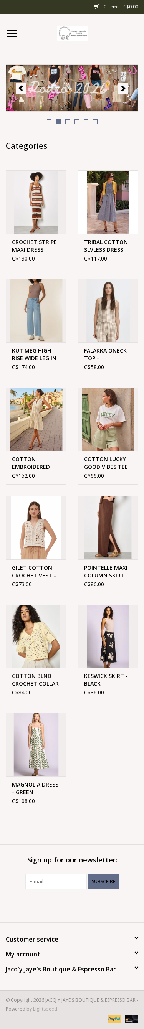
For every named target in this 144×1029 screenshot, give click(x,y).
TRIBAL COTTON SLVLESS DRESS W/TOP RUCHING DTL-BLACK (106, 246)
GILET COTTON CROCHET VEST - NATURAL (34, 571)
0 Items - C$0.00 (120, 6)
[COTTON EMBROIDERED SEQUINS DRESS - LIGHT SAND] (36, 419)
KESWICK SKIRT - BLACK (106, 679)
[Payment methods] (113, 1018)
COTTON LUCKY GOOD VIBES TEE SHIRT (106, 463)
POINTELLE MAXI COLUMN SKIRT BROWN (105, 571)
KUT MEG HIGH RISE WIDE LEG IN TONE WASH (34, 354)
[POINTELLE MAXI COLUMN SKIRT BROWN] (108, 527)
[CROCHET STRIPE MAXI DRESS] (36, 202)
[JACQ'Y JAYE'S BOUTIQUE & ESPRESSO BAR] (84, 32)
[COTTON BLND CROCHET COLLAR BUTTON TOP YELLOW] (36, 636)
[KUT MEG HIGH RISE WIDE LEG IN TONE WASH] (36, 310)
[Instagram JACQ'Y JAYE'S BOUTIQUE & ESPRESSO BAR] (79, 905)
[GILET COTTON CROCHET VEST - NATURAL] (36, 527)
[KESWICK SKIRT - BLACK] (108, 636)
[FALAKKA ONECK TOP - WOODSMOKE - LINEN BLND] (108, 310)
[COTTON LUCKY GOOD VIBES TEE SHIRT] (108, 419)
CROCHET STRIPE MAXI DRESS (34, 245)
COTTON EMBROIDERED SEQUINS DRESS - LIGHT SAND (34, 463)
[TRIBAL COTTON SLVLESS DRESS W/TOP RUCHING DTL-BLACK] (108, 202)
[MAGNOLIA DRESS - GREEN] (36, 744)
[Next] (123, 88)
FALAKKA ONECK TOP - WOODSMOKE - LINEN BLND (105, 354)
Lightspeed (45, 1009)
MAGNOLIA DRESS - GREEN (35, 788)
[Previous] (21, 88)
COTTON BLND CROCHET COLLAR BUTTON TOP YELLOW (35, 680)
